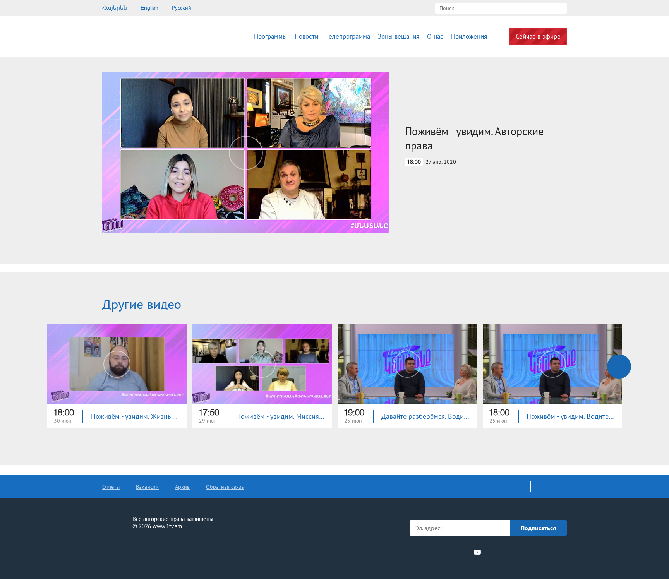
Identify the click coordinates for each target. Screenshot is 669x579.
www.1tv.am (167, 526)
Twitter (434, 551)
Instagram (463, 551)
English (149, 8)
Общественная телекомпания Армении (148, 36)
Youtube (477, 551)
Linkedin (449, 551)
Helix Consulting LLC (135, 550)
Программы (270, 36)
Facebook (422, 551)
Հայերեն (114, 7)
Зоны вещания (398, 36)
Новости (306, 36)
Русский (181, 7)
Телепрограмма (348, 36)
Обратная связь (225, 486)
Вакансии (147, 486)
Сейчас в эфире (538, 36)
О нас (435, 36)
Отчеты (111, 486)
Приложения (469, 36)
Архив (182, 486)
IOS (507, 552)
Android (548, 552)
